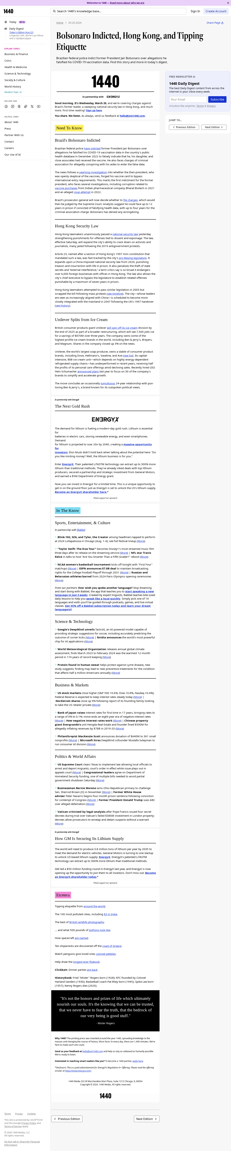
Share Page (213, 22)
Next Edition (144, 1119)
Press (8, 128)
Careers (9, 148)
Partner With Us (14, 135)
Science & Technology (18, 73)
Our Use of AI (13, 154)
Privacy (19, 1113)
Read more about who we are (127, 2)
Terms (7, 1113)
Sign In (195, 11)
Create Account (216, 11)
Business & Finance (16, 54)
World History (13, 86)
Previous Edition (69, 1119)
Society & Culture (15, 80)
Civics (8, 60)
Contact (9, 141)
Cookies (31, 1113)
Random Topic (12, 92)
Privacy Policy (28, 1123)
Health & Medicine (16, 67)
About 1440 (11, 122)
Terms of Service (13, 1126)
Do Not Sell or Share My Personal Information (22, 1143)
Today (17, 22)
